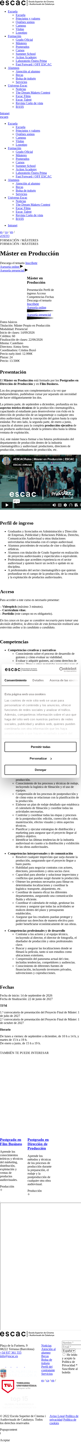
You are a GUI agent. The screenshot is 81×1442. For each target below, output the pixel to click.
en (6, 117)
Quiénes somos (25, 22)
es (1, 117)
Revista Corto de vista (29, 103)
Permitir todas (40, 747)
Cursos (20, 50)
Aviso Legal (57, 1416)
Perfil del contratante (48, 1368)
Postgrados (22, 46)
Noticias (21, 89)
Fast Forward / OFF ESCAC (34, 64)
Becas (19, 75)
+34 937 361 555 (10, 1352)
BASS (20, 106)
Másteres (21, 43)
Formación (14, 36)
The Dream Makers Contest (33, 92)
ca (4, 117)
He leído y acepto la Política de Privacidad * (69, 1360)
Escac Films (23, 96)
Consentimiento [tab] (16, 680)
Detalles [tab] (38, 680)
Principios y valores (28, 18)
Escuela (12, 11)
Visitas (20, 29)
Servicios (21, 82)
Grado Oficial (24, 39)
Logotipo (21, 32)
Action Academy (26, 57)
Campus (21, 25)
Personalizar (38, 758)
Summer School (26, 53)
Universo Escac (17, 85)
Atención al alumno (28, 71)
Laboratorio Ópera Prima (31, 60)
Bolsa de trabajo (26, 78)
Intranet (4, 113)
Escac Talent (23, 99)
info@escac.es (9, 1356)
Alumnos (13, 68)
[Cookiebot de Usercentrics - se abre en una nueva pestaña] (59, 669)
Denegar (40, 769)
